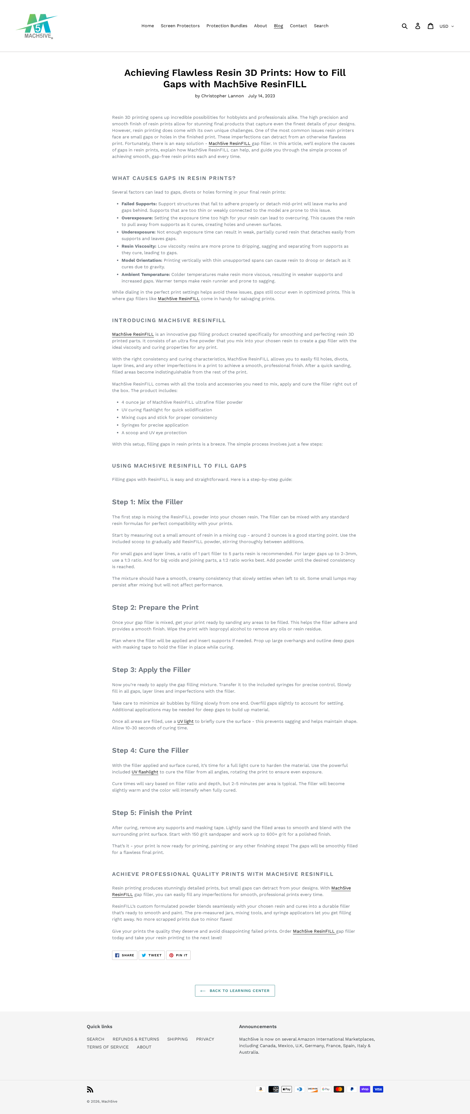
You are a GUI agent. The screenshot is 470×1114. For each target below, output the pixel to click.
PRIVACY (205, 1039)
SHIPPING (177, 1039)
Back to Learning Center (239, 990)
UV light (185, 721)
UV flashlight (145, 771)
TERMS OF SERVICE (108, 1047)
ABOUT (144, 1047)
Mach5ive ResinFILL (230, 143)
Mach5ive (109, 1101)
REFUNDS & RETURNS (136, 1039)
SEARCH (95, 1039)
